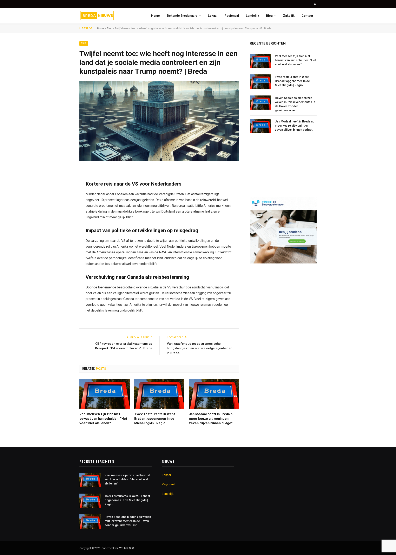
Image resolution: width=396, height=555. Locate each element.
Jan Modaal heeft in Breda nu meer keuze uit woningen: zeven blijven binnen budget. (211, 418)
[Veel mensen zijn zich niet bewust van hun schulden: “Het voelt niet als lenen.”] (104, 394)
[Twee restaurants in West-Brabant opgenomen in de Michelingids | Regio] (159, 394)
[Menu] (82, 4)
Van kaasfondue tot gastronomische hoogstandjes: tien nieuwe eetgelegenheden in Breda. (199, 348)
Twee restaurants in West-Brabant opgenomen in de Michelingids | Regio (155, 418)
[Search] (315, 4)
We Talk (124, 548)
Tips (83, 43)
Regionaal (231, 16)
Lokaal (212, 16)
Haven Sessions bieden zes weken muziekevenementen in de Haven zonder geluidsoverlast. (295, 104)
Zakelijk (289, 16)
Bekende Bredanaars (182, 16)
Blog (269, 16)
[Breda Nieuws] (97, 16)
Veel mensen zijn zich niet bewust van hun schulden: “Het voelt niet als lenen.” (103, 418)
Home (155, 16)
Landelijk (252, 16)
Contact (307, 16)
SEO (131, 548)
